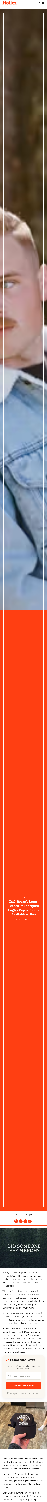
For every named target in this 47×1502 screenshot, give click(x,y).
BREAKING (23, 7)
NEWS (13, 7)
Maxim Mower (24, 919)
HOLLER (5, 7)
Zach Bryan (19, 1272)
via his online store (31, 1278)
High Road (17, 1290)
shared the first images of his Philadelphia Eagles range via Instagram (21, 1295)
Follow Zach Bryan (23, 1385)
